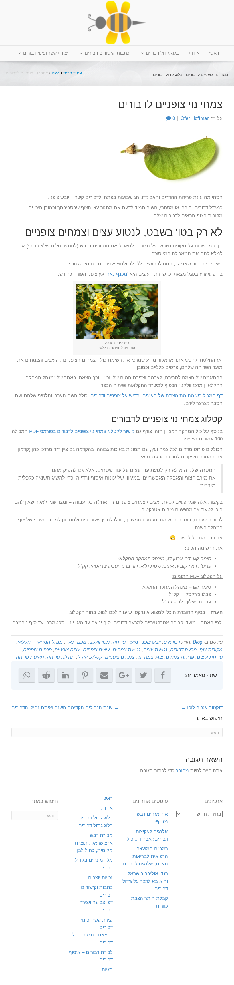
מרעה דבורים (183, 649)
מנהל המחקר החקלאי (40, 642)
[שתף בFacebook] (162, 675)
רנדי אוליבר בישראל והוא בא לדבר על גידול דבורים (145, 881)
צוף (159, 657)
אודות (194, 53)
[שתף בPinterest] (85, 675)
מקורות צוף (211, 649)
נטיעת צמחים (126, 649)
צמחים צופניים (119, 657)
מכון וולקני (99, 642)
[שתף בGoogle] (124, 675)
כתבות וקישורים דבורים (107, 53)
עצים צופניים (67, 649)
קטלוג (96, 657)
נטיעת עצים (155, 649)
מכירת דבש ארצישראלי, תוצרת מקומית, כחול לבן (94, 843)
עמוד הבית (72, 73)
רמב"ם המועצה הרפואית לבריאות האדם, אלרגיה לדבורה (145, 856)
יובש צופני (151, 642)
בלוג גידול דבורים (162, 53)
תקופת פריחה (30, 657)
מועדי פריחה (125, 642)
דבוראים (172, 642)
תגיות (107, 969)
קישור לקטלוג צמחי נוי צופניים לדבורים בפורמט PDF (81, 431)
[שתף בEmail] (104, 675)
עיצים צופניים (96, 649)
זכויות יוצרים (100, 877)
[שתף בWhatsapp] (27, 675)
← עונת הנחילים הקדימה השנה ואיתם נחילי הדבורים (65, 707)
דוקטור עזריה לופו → (202, 707)
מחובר (182, 770)
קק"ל (83, 657)
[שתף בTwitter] (143, 675)
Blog (56, 73)
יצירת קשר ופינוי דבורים (45, 53)
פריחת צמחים (180, 657)
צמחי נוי (145, 657)
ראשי (214, 53)
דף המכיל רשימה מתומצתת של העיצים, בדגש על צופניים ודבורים (156, 395)
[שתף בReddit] (46, 675)
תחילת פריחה (61, 657)
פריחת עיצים (210, 657)
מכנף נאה (116, 274)
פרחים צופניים (37, 649)
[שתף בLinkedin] (65, 675)
